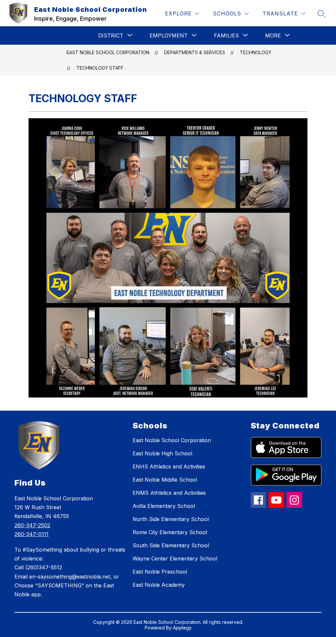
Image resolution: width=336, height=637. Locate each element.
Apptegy (182, 627)
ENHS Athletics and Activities (169, 466)
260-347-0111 (31, 534)
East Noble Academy (159, 584)
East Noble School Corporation (108, 52)
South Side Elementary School (171, 545)
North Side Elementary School (171, 519)
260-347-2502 (32, 525)
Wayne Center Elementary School (175, 558)
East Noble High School (162, 453)
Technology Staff (99, 68)
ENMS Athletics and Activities (169, 492)
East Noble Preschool (160, 571)
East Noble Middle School (165, 479)
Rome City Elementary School (170, 532)
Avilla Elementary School (164, 506)
